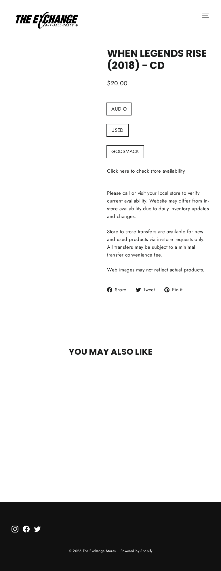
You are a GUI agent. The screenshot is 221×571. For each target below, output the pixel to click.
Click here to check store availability (146, 170)
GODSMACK (125, 151)
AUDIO (119, 108)
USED (117, 130)
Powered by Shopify (137, 550)
